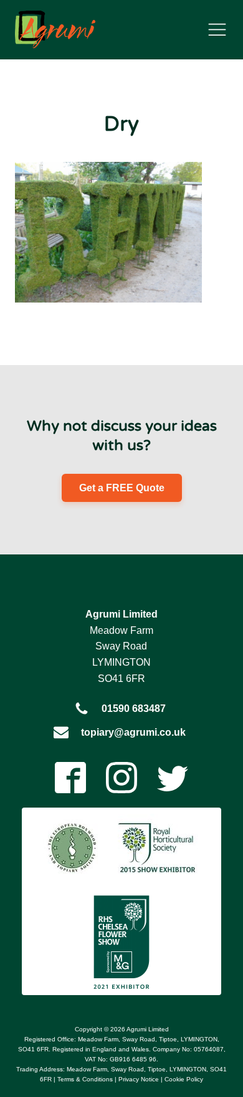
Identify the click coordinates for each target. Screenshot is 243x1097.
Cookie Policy (183, 1079)
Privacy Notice (138, 1079)
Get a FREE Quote (121, 488)
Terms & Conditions (85, 1079)
